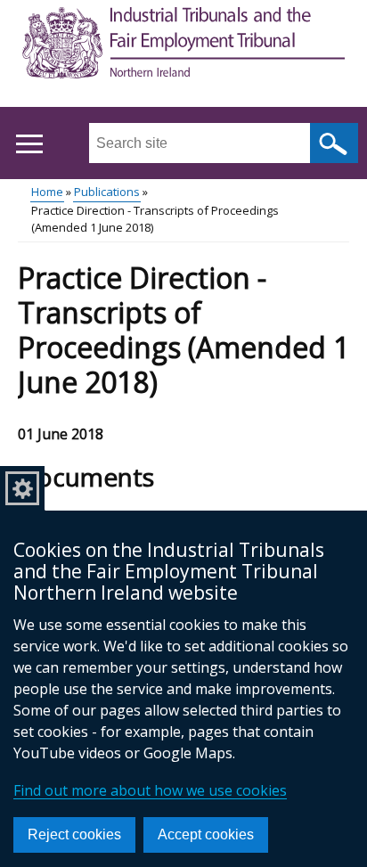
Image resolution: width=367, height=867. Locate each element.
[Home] (183, 45)
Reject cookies (74, 834)
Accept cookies (206, 834)
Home (47, 192)
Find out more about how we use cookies (150, 790)
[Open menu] (28, 143)
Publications (107, 192)
